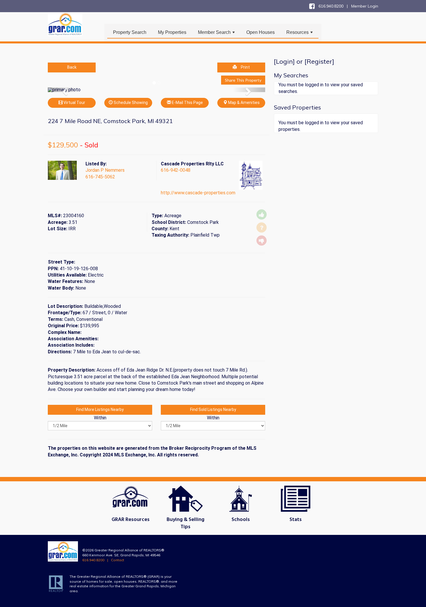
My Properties (172, 32)
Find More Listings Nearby (100, 409)
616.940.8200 (93, 560)
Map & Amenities (243, 102)
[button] (64, 89)
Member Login (364, 6)
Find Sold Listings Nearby (213, 409)
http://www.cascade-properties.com (198, 192)
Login (284, 61)
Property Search (129, 32)
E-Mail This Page (187, 102)
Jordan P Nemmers (105, 170)
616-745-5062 (100, 177)
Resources (300, 34)
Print (245, 67)
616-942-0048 (175, 170)
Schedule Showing (130, 102)
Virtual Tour (74, 102)
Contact (117, 560)
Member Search (217, 34)
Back (72, 67)
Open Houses (260, 32)
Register (319, 61)
